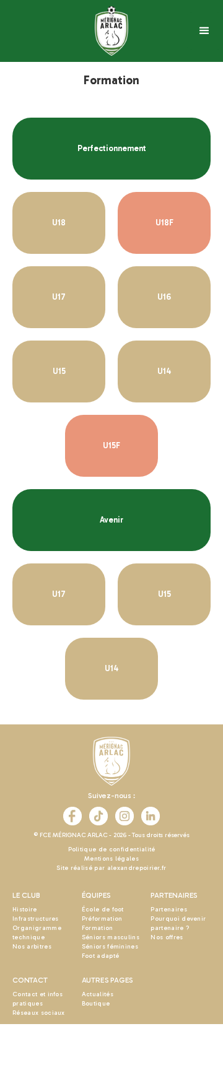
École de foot (103, 909)
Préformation (102, 919)
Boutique (96, 1003)
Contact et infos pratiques (37, 999)
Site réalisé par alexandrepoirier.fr (111, 868)
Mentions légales (111, 858)
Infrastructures (35, 919)
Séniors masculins (110, 937)
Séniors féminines (110, 946)
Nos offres (167, 937)
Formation (97, 928)
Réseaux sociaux (38, 1013)
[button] (204, 31)
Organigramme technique (36, 932)
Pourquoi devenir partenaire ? (178, 923)
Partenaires (169, 909)
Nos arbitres (31, 946)
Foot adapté (101, 956)
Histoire (24, 909)
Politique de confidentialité (111, 849)
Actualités (97, 994)
